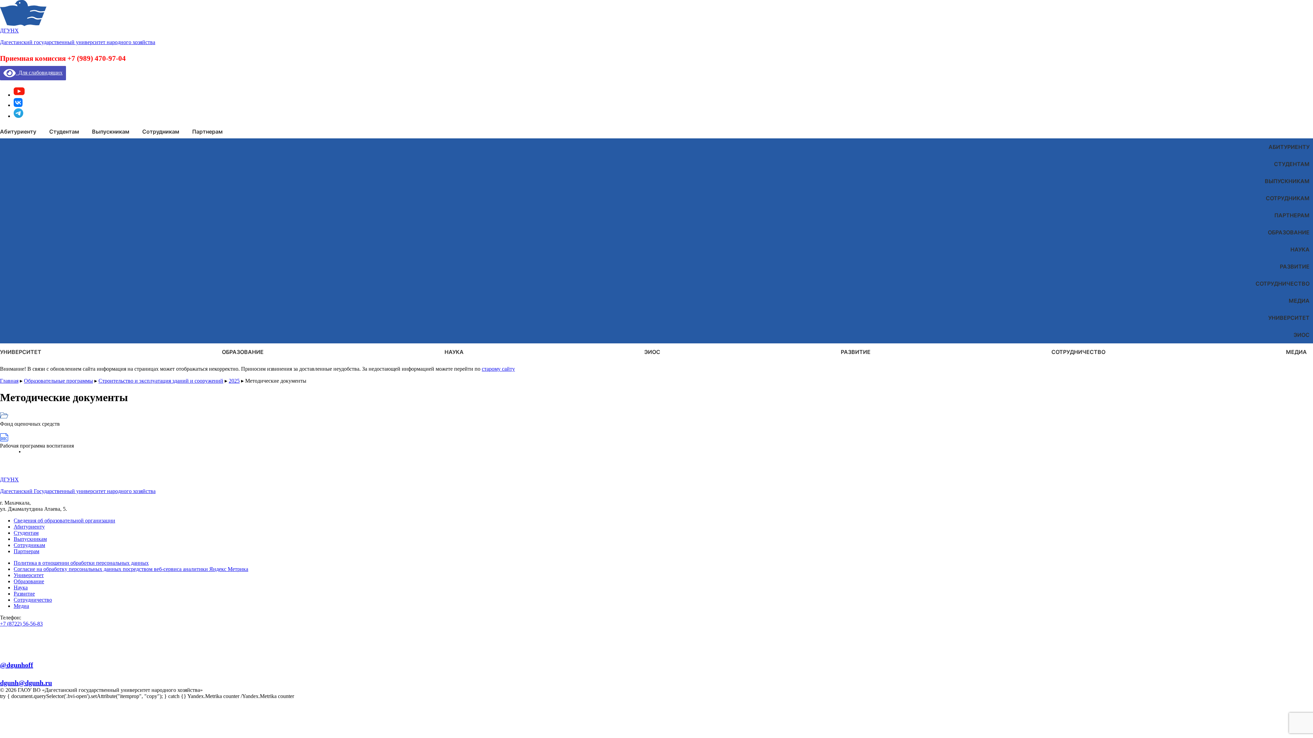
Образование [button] (243, 351)
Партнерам (1292, 215)
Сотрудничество (1283, 283)
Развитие (1295, 266)
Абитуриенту (1289, 147)
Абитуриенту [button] (18, 131)
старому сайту (498, 369)
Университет (1289, 317)
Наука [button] (454, 351)
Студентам (1292, 164)
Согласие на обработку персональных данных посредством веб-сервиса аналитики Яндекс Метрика (131, 569)
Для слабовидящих (39, 73)
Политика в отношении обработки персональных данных (81, 563)
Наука (1300, 249)
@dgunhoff (16, 665)
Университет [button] (20, 351)
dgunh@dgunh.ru (26, 682)
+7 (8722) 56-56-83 (21, 624)
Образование (1289, 232)
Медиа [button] (1296, 351)
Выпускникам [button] (110, 131)
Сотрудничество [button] (1078, 351)
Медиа (1299, 300)
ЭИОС (1302, 334)
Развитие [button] (856, 351)
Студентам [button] (64, 131)
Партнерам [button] (207, 131)
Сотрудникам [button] (160, 131)
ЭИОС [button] (652, 351)
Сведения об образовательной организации (64, 520)
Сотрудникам (1288, 198)
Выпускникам (1287, 181)
